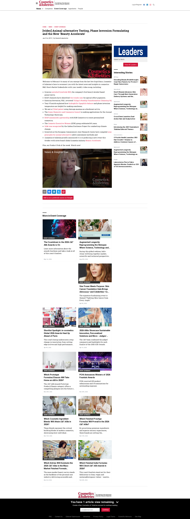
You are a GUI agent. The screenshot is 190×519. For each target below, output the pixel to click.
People (115, 159)
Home (44, 27)
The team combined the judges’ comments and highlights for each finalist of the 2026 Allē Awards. (93, 342)
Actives (116, 114)
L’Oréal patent (58, 109)
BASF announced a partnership (57, 118)
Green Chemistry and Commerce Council (64, 112)
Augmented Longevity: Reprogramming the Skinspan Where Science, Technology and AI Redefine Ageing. (126, 106)
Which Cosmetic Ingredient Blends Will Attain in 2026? (57, 422)
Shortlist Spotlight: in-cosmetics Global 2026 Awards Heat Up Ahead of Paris (59, 333)
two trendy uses (76, 98)
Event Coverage (60, 27)
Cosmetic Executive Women (59, 123)
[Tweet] (59, 192)
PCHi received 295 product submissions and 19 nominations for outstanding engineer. (93, 383)
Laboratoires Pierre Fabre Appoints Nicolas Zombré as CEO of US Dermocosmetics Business (126, 164)
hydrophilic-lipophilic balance (81, 103)
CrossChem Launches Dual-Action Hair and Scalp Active (124, 118)
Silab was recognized (53, 126)
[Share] (49, 192)
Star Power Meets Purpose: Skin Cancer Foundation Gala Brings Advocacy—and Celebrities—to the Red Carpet (94, 289)
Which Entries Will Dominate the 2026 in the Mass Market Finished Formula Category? (58, 466)
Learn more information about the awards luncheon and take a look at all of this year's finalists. (59, 251)
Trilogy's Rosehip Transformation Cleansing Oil (93, 100)
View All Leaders (131, 65)
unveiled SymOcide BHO (61, 92)
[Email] (45, 192)
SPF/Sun (116, 77)
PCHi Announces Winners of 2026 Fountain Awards (94, 376)
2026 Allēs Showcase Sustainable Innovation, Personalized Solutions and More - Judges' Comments (94, 333)
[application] (77, 168)
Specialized (117, 89)
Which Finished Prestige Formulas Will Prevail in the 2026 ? (94, 422)
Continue (106, 510)
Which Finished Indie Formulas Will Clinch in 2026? (93, 466)
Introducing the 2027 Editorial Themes (126, 128)
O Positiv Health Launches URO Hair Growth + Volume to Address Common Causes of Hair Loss (125, 140)
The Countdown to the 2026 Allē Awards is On (58, 243)
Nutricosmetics (118, 135)
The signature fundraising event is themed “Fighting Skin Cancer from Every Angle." (93, 297)
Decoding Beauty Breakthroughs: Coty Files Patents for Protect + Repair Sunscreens (126, 82)
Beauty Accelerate (93, 140)
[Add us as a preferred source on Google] (64, 192)
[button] (77, 168)
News (50, 27)
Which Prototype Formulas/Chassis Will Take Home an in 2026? (56, 377)
